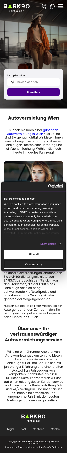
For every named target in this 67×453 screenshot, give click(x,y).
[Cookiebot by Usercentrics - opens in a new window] (48, 186)
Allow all (33, 254)
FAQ (23, 429)
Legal (10, 429)
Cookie (55, 429)
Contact (38, 429)
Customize (31, 264)
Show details (48, 243)
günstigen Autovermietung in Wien (32, 132)
